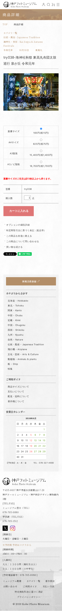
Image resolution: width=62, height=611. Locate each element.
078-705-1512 (10, 521)
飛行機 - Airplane (17, 349)
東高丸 (38, 50)
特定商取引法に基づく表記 (29, 591)
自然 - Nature (15, 339)
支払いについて (16, 391)
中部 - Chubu (15, 315)
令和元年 (8, 50)
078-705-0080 (11, 512)
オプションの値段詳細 (18, 225)
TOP (5, 24)
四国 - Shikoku (16, 330)
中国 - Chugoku (16, 325)
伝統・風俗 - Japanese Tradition (21, 37)
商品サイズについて (18, 386)
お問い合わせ (10, 586)
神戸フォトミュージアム (20, 4)
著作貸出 (50, 581)
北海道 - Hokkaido (18, 300)
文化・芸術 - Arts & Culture (23, 354)
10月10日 (24, 50)
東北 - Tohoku (16, 305)
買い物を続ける (14, 247)
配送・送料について (18, 396)
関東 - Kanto (15, 310)
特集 (10, 369)
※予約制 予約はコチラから (17, 545)
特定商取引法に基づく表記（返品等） (26, 230)
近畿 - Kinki (14, 320)
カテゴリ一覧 (10, 33)
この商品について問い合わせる (22, 241)
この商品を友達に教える (19, 236)
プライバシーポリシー (28, 597)
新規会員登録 (29, 281)
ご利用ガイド (30, 586)
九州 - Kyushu (15, 335)
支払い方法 (48, 586)
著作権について (16, 401)
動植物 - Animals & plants (22, 359)
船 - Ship (13, 364)
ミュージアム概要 (12, 581)
